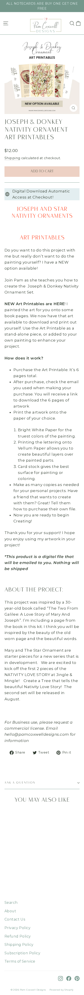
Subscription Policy (22, 953)
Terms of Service (19, 961)
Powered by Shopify (61, 989)
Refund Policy (17, 936)
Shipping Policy (18, 944)
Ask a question (20, 782)
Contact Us (14, 919)
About (10, 911)
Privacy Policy (17, 928)
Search (11, 902)
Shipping (12, 158)
